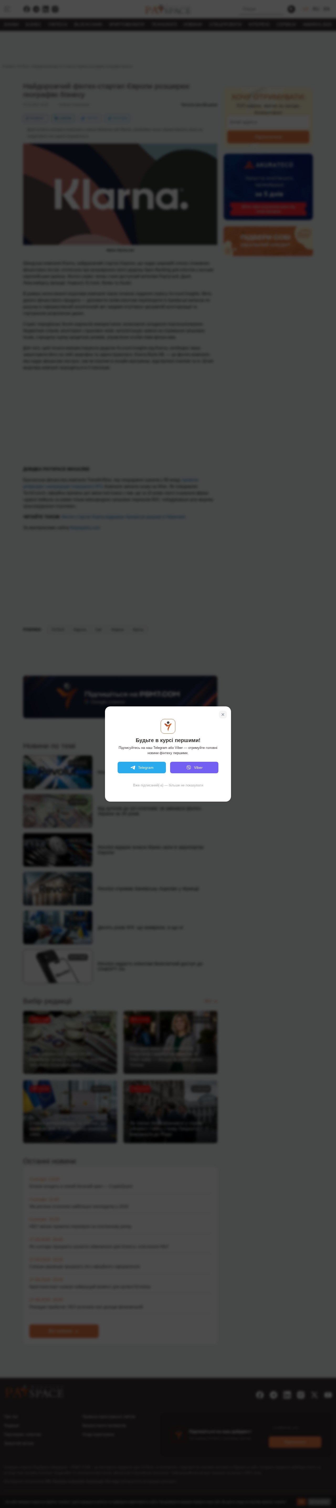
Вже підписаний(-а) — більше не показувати (168, 785)
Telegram (146, 767)
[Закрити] (223, 714)
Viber (198, 767)
